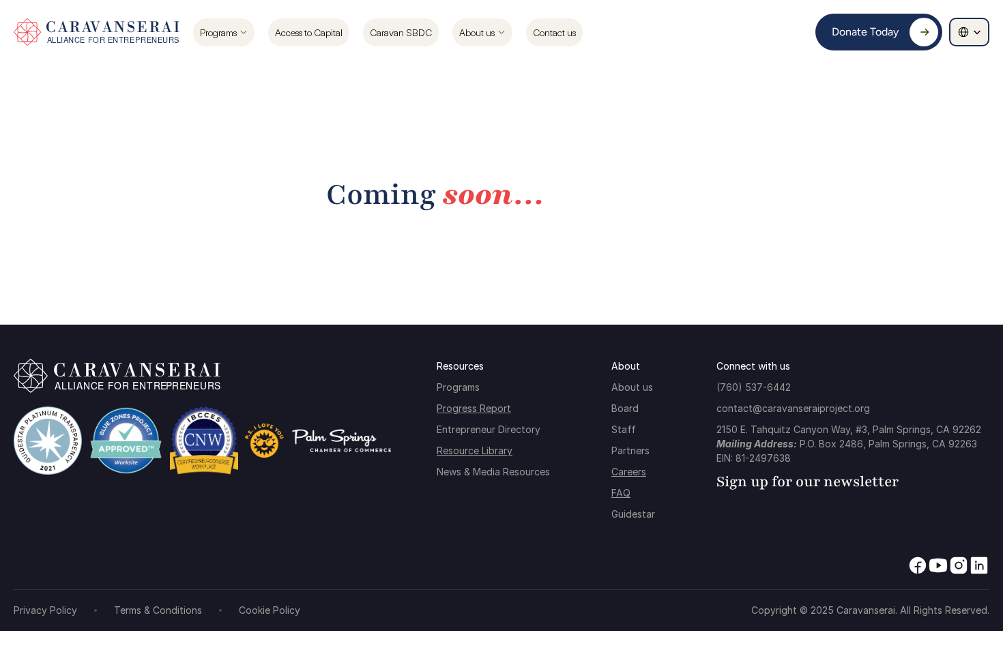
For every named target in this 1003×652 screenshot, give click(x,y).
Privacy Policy (45, 610)
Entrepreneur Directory (488, 429)
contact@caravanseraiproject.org (793, 408)
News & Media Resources (493, 471)
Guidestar (633, 514)
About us (632, 387)
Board (625, 408)
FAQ (620, 493)
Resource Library (474, 450)
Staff (623, 429)
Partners (630, 450)
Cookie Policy (269, 610)
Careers (628, 471)
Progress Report (474, 408)
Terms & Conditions (158, 610)
